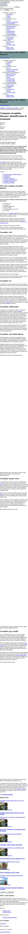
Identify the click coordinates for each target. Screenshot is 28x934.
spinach (2, 484)
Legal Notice (3, 932)
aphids (1, 494)
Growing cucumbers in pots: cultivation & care (12, 858)
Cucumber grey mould (8, 182)
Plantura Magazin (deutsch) (10, 917)
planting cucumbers (22, 789)
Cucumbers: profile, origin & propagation (11, 844)
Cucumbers (3, 162)
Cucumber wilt (6, 175)
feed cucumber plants (21, 655)
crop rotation (8, 302)
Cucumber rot (6, 177)
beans (20, 311)
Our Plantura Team (4, 57)
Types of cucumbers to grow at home (9, 872)
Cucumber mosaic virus (9, 181)
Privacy (8, 932)
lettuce (16, 484)
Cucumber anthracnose (8, 178)
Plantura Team (9, 47)
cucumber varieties (13, 213)
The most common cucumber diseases (12, 174)
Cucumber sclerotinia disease (10, 180)
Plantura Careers (10, 49)
